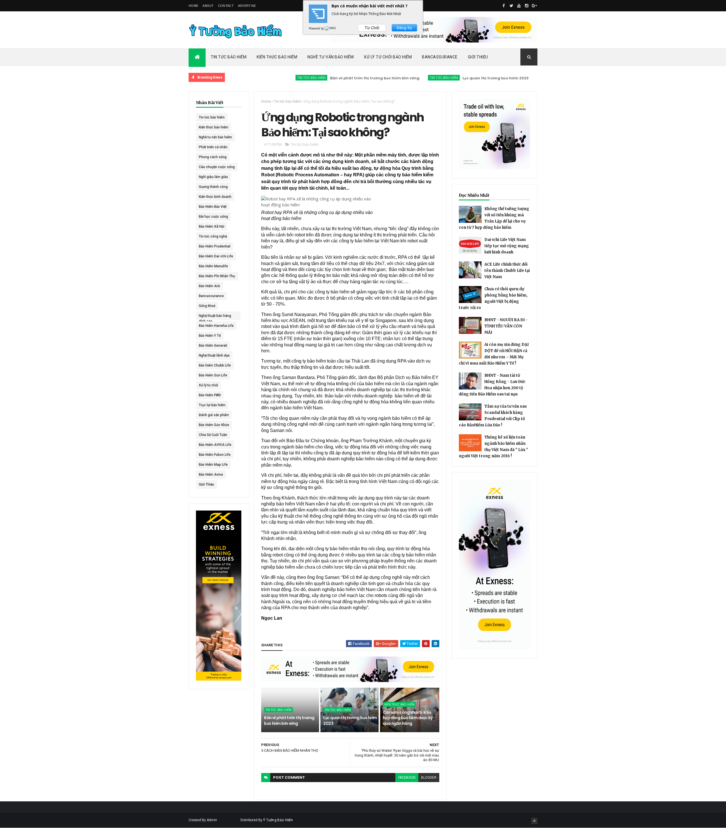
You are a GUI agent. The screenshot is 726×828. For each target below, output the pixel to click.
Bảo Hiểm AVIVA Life (215, 445)
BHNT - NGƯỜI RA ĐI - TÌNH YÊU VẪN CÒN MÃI (506, 326)
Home (193, 5)
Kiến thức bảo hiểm (533, 77)
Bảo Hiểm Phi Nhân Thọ (217, 276)
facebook (406, 778)
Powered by (317, 28)
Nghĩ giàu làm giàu (213, 177)
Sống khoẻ (207, 306)
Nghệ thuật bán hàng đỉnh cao (215, 317)
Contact (226, 5)
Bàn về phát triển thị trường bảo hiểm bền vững (353, 78)
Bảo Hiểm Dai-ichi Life (216, 256)
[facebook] (504, 5)
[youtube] (519, 5)
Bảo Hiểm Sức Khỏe (214, 425)
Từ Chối (372, 28)
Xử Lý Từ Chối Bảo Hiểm (388, 57)
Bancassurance (440, 57)
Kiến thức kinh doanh (215, 197)
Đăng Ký (404, 28)
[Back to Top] (534, 821)
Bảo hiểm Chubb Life (215, 365)
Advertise (247, 5)
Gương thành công (213, 187)
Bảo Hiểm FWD (210, 395)
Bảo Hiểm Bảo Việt (213, 207)
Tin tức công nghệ (213, 236)
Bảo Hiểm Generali (213, 346)
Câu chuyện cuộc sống (217, 167)
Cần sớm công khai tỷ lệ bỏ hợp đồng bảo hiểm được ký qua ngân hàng (408, 718)
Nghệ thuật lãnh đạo (214, 355)
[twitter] (511, 5)
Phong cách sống (213, 157)
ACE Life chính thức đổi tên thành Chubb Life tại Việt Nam (507, 270)
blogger (428, 778)
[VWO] (331, 28)
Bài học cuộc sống (213, 217)
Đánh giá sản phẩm (214, 415)
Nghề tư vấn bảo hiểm (215, 137)
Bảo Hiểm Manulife (213, 266)
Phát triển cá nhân (213, 147)
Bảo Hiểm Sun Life (213, 375)
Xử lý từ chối (208, 385)
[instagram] (527, 5)
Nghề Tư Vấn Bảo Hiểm (330, 57)
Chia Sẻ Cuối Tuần (213, 435)
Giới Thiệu (478, 57)
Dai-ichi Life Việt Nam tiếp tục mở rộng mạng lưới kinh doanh (506, 246)
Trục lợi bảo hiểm (212, 405)
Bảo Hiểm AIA (209, 286)
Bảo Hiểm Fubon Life (215, 455)
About (208, 5)
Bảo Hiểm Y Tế (210, 336)
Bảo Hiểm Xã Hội (211, 226)
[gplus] (534, 5)
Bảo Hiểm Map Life (213, 465)
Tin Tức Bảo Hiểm (228, 57)
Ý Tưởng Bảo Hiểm (278, 820)
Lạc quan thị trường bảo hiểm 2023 (474, 78)
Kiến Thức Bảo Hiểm (277, 57)
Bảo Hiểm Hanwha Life (216, 326)
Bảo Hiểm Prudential (214, 246)
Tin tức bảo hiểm (290, 77)
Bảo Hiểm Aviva (211, 475)
